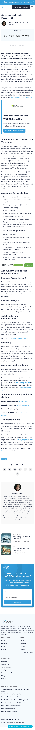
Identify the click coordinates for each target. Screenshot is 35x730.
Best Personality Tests (8, 708)
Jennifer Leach (13, 22)
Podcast (3, 679)
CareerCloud (9, 722)
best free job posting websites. (21, 97)
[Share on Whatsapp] (20, 469)
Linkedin (22, 646)
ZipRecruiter (5, 451)
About (3, 640)
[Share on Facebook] (4, 469)
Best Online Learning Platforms (11, 705)
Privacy (3, 649)
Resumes (4, 661)
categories (4, 643)
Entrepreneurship (6, 673)
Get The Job (5, 664)
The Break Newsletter (27, 652)
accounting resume (23, 383)
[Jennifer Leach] (3, 23)
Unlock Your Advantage (21, 7)
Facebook (23, 643)
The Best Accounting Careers (18, 338)
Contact (3, 646)
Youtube (22, 649)
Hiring (4, 459)
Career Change (6, 667)
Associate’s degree (22, 405)
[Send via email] (30, 469)
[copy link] (17, 474)
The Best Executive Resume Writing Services (15, 700)
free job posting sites (25, 440)
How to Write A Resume (9, 711)
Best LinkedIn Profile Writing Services (13, 703)
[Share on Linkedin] (25, 469)
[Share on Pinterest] (15, 469)
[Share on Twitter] (9, 469)
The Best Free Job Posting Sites (11, 694)
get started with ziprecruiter (14, 130)
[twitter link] (7, 719)
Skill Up (3, 670)
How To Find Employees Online (11, 697)
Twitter (22, 640)
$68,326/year (23, 401)
